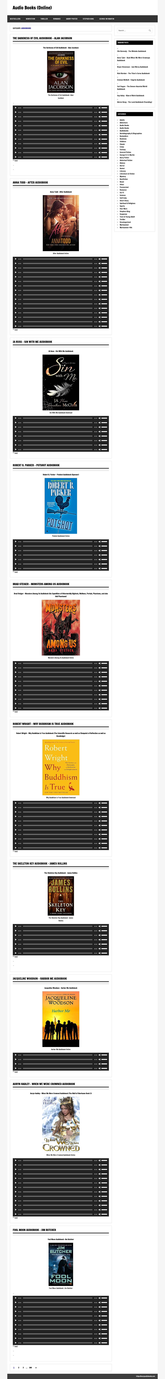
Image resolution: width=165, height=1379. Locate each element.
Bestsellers (15, 19)
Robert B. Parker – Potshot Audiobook (36, 465)
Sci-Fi (122, 192)
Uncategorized (125, 222)
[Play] (16, 108)
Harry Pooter (71, 19)
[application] (61, 108)
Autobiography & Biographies (131, 133)
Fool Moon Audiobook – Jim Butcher (34, 1230)
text (16, 160)
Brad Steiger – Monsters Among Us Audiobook (41, 584)
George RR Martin (106, 19)
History (122, 163)
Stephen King (88, 19)
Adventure (124, 122)
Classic (122, 144)
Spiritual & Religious (127, 203)
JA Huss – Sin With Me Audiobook (32, 342)
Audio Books (124, 125)
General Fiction (125, 152)
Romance (57, 19)
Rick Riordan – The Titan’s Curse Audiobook (133, 73)
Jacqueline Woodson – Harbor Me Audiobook (40, 978)
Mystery (123, 176)
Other (122, 184)
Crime (122, 147)
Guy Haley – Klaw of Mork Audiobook (130, 95)
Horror (122, 165)
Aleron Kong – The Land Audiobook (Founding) (134, 102)
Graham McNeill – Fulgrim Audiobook (131, 80)
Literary (123, 171)
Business (123, 139)
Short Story (124, 200)
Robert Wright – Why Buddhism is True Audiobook (43, 724)
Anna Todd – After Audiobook (30, 182)
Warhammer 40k (126, 227)
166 (30, 1367)
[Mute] (100, 108)
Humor (122, 168)
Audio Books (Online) (32, 7)
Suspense (123, 214)
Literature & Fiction (127, 174)
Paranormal (124, 187)
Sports (122, 206)
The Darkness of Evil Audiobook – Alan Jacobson (42, 38)
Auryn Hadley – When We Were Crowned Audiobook (44, 1084)
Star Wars (123, 208)
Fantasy (123, 149)
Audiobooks (124, 130)
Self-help (123, 198)
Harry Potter (124, 157)
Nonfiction (30, 19)
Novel (122, 182)
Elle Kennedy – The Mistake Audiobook (131, 51)
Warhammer (124, 225)
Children (123, 141)
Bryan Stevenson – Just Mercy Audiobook (132, 67)
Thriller (44, 19)
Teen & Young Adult (127, 217)
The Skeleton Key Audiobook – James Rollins (40, 863)
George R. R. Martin (127, 155)
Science (123, 195)
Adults (122, 120)
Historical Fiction (126, 160)
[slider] (104, 108)
